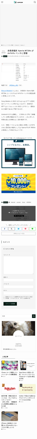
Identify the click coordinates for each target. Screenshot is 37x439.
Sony (23, 202)
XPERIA (29, 202)
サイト (5, 290)
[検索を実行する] (34, 316)
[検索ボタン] (35, 2)
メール (6, 284)
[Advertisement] (18, 25)
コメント (7, 254)
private (19, 202)
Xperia (5, 56)
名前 (6, 277)
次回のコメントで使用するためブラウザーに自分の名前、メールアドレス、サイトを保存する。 (19, 297)
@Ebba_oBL (13, 85)
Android (13, 202)
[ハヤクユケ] (18, 2)
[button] (4, 229)
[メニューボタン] (2, 2)
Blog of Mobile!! (6, 90)
